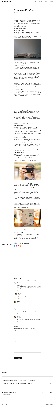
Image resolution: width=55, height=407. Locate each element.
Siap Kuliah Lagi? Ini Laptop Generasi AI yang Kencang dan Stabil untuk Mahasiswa (19, 380)
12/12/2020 (18, 282)
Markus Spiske (18, 227)
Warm (17, 283)
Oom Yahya (18, 14)
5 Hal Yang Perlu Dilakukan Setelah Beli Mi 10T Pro (43, 271)
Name (15, 341)
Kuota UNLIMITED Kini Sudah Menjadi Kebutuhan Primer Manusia (14, 271)
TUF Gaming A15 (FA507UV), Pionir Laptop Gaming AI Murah (14, 375)
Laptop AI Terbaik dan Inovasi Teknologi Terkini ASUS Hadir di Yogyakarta (17, 383)
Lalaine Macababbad (19, 60)
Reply (17, 290)
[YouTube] (18, 246)
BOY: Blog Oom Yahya (6, 1)
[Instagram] (16, 246)
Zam (17, 302)
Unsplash (24, 60)
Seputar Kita (22, 14)
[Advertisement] (27, 102)
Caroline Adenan (19, 317)
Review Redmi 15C (6, 377)
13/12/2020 (18, 308)
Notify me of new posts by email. (19, 355)
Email (14, 345)
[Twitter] (14, 246)
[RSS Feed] (20, 246)
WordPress (51, 404)
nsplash (22, 227)
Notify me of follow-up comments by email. (20, 353)
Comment (15, 330)
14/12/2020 (18, 316)
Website (15, 349)
